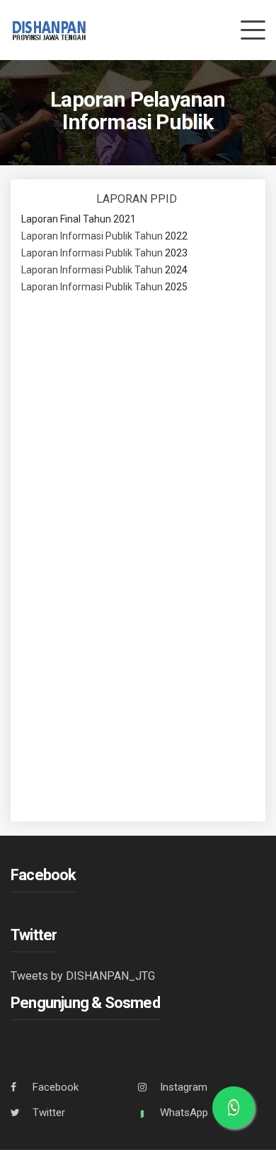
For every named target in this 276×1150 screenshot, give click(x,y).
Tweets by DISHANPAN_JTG (83, 976)
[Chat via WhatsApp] (233, 1107)
